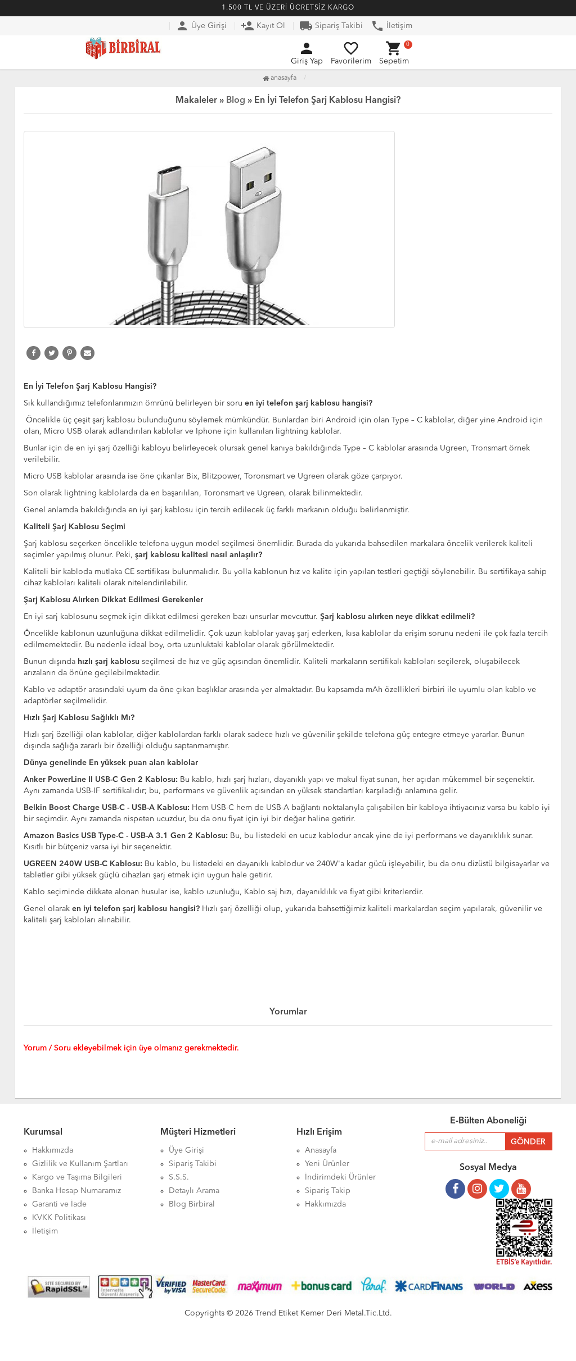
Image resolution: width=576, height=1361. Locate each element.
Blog (235, 100)
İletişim (391, 26)
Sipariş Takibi (331, 26)
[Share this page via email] (87, 353)
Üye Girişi (201, 26)
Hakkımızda (325, 1204)
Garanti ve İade (59, 1204)
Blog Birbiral (192, 1204)
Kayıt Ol (263, 26)
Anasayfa (282, 78)
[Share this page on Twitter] (51, 353)
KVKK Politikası (59, 1218)
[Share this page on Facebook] (33, 353)
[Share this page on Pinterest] (69, 353)
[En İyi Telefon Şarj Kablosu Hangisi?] (288, 229)
